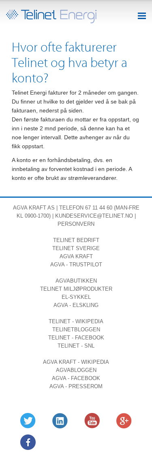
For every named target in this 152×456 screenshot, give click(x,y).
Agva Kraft (29, 208)
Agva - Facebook (76, 378)
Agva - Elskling (76, 305)
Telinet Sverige (76, 248)
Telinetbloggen (76, 329)
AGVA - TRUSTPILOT (76, 264)
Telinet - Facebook (76, 338)
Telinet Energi (51, 17)
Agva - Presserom (76, 386)
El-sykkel (76, 297)
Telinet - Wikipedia (76, 321)
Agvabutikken (76, 281)
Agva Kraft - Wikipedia (76, 362)
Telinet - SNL (76, 346)
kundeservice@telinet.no (94, 216)
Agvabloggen (76, 370)
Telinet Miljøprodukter (76, 289)
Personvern (76, 224)
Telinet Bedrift (76, 240)
